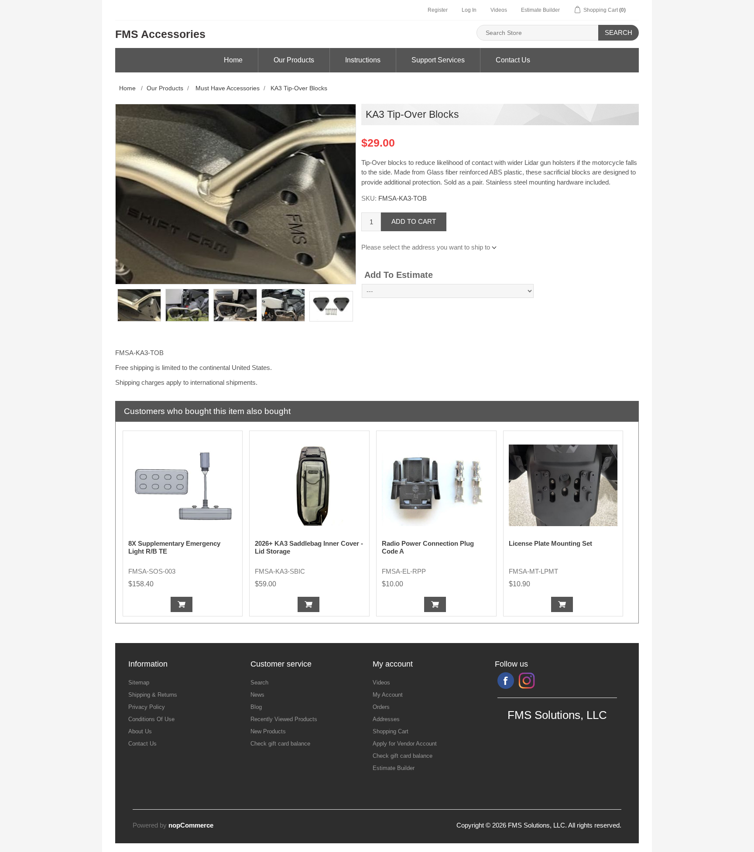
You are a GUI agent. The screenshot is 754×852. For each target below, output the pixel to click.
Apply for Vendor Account (405, 743)
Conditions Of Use (151, 719)
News (257, 694)
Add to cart (413, 221)
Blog (256, 707)
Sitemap (138, 682)
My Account (388, 694)
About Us (140, 731)
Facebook (505, 680)
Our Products (294, 60)
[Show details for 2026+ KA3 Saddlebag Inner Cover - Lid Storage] (309, 485)
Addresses (386, 719)
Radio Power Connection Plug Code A (428, 547)
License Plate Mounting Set (550, 543)
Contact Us (513, 60)
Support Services (438, 60)
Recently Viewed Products (283, 719)
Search (618, 32)
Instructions (362, 60)
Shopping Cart (390, 731)
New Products (268, 731)
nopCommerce (190, 825)
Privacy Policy (146, 707)
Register (438, 10)
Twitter (526, 680)
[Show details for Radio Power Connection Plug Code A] (436, 485)
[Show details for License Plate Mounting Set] (563, 485)
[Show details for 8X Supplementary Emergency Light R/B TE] (182, 485)
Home (233, 60)
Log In (469, 10)
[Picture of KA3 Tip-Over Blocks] (139, 305)
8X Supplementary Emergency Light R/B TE (174, 547)
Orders (381, 707)
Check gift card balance (280, 743)
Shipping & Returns (152, 694)
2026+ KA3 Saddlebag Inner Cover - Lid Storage (309, 547)
